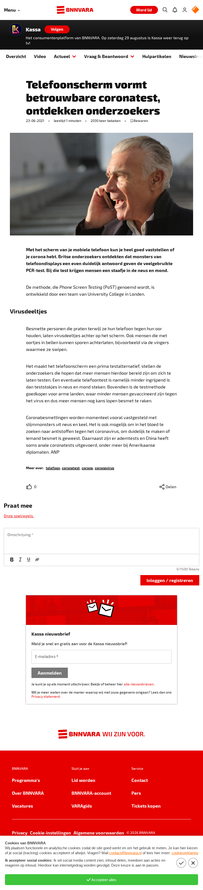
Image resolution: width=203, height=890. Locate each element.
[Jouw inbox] (175, 10)
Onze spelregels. (19, 515)
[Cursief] (20, 560)
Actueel (62, 56)
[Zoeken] (165, 10)
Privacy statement (45, 696)
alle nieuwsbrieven (139, 684)
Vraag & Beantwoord (106, 56)
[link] (53, 467)
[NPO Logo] (195, 10)
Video (40, 56)
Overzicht (16, 56)
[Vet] (12, 560)
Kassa (33, 29)
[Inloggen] (185, 10)
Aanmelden (50, 672)
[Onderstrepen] (29, 560)
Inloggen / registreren (170, 580)
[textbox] (101, 541)
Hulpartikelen (156, 56)
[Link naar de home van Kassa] (16, 29)
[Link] (37, 560)
